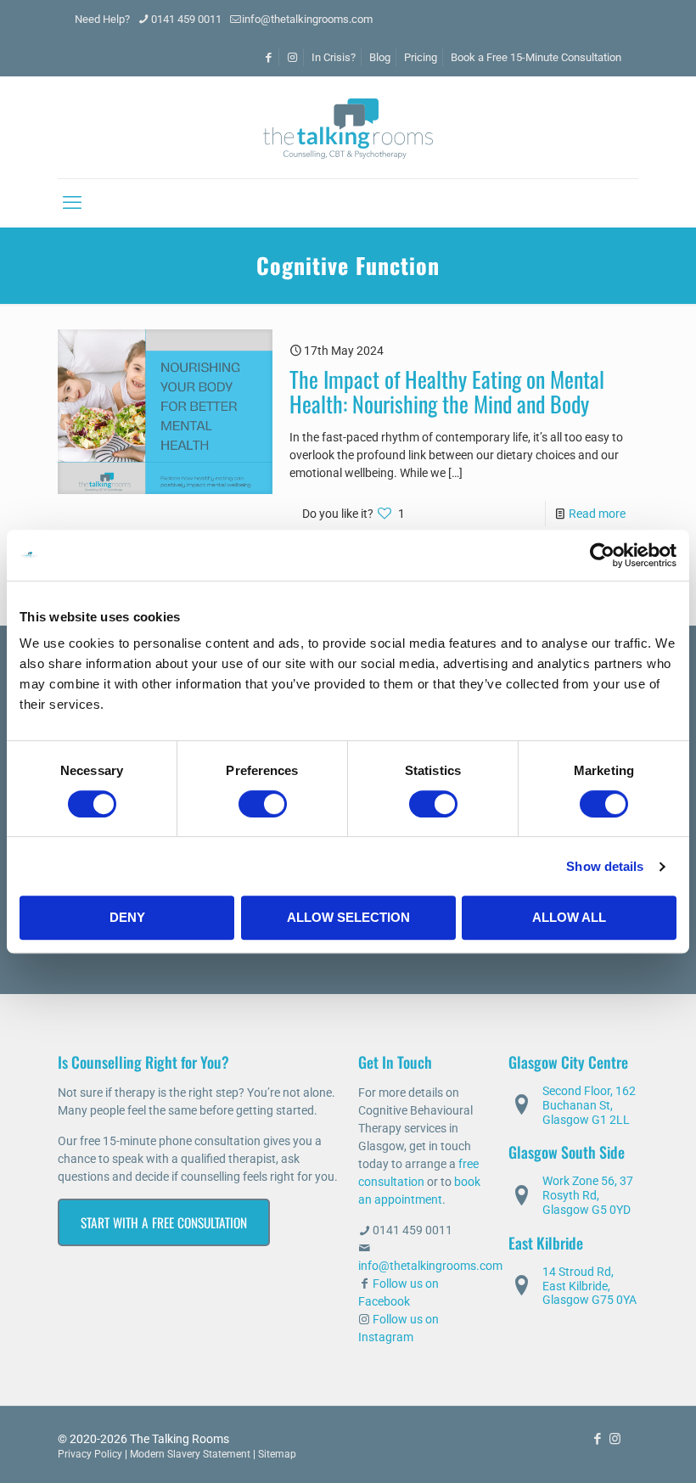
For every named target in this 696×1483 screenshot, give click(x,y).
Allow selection (348, 917)
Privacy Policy (90, 1454)
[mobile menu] (72, 202)
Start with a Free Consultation (164, 1222)
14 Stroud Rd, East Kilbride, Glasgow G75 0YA (589, 1286)
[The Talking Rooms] (348, 127)
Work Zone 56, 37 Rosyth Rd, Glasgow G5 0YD (587, 1195)
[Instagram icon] (615, 1438)
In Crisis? (334, 57)
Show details (604, 866)
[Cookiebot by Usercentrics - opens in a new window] (602, 555)
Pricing (420, 57)
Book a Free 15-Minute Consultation (536, 57)
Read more (597, 513)
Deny (127, 917)
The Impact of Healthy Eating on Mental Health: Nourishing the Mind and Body (446, 391)
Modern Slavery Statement (190, 1454)
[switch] (263, 803)
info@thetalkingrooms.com (307, 19)
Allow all (569, 917)
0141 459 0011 (186, 19)
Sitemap (277, 1454)
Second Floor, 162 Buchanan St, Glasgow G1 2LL (589, 1105)
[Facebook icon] (597, 1438)
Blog (379, 57)
